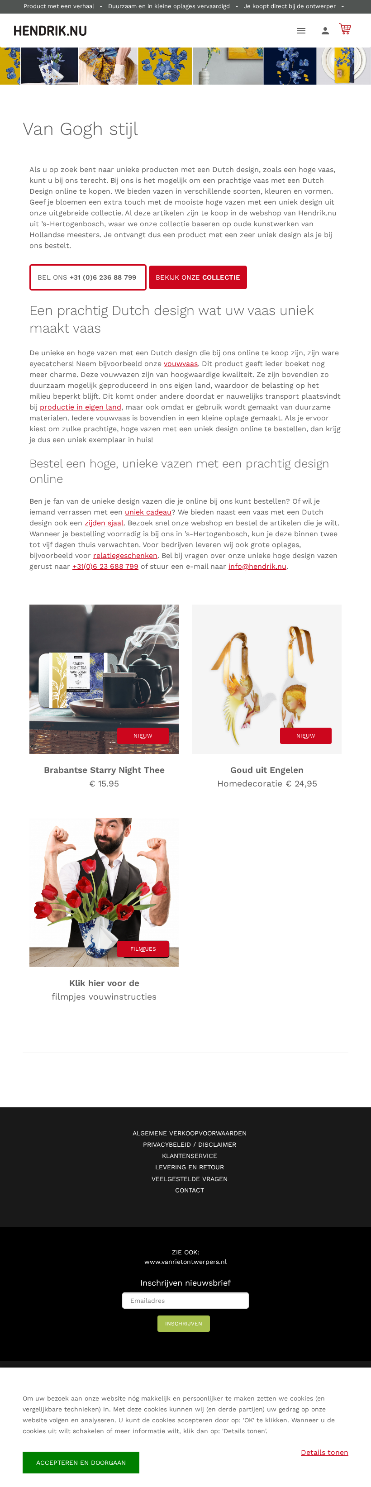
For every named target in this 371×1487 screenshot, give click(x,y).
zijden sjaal (104, 523)
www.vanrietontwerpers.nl (185, 1261)
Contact (189, 1190)
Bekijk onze (198, 277)
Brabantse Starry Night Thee (104, 770)
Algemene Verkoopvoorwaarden (190, 1133)
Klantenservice (189, 1155)
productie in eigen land (80, 407)
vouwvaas (181, 363)
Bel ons (88, 277)
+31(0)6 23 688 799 (105, 566)
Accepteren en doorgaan (81, 1462)
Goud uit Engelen (267, 770)
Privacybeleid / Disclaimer (189, 1144)
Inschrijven (183, 1323)
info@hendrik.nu (257, 566)
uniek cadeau (148, 512)
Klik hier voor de (104, 983)
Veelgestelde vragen (190, 1178)
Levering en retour (189, 1167)
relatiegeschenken (125, 555)
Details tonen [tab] (324, 1452)
